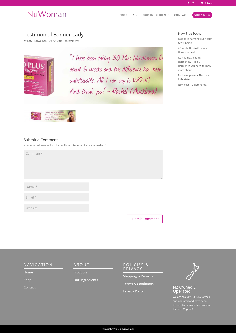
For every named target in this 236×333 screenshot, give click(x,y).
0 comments (72, 40)
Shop (27, 280)
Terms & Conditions (138, 284)
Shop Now (202, 15)
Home (28, 272)
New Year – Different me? (192, 84)
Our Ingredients (156, 15)
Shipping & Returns (138, 276)
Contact (181, 15)
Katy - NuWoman (37, 40)
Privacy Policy (133, 291)
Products (127, 15)
